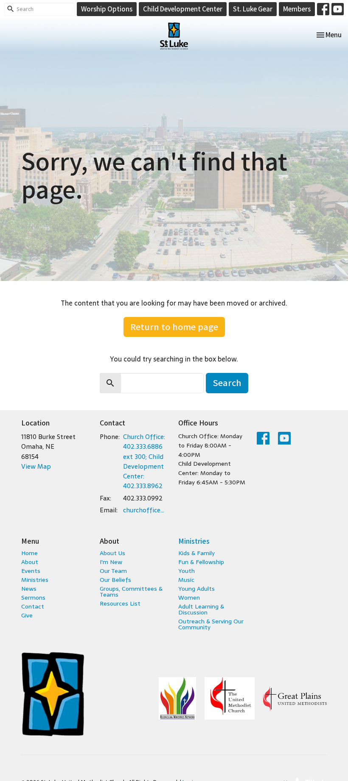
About (29, 562)
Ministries (34, 579)
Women (189, 597)
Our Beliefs (115, 579)
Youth (186, 570)
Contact (32, 606)
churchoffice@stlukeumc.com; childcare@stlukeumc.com (146, 510)
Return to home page (174, 326)
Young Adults (196, 588)
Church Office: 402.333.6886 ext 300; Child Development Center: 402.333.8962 (144, 461)
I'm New (111, 562)
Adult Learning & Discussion (201, 609)
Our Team (113, 570)
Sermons (33, 597)
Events (30, 570)
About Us (112, 553)
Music (186, 579)
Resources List (120, 603)
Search (227, 382)
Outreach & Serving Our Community (211, 624)
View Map (36, 466)
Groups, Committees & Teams (131, 591)
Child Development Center (182, 8)
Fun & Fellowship (201, 562)
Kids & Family (196, 553)
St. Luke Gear (252, 8)
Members (297, 8)
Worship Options (106, 8)
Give (27, 615)
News (28, 588)
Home (29, 553)
